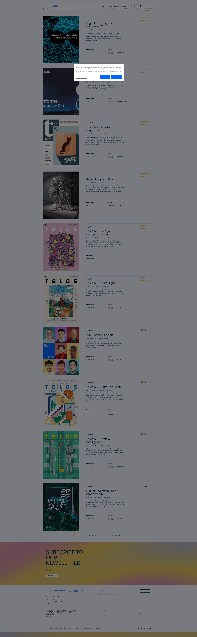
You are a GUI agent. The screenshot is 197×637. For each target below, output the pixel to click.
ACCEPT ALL (117, 76)
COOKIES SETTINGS (81, 76)
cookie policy (81, 72)
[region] (99, 72)
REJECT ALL (105, 76)
